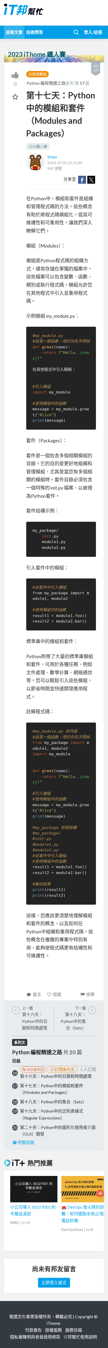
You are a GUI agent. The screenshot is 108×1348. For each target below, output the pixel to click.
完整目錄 (26, 1142)
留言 (37, 994)
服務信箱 (73, 1329)
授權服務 (53, 1329)
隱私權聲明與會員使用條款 (35, 1336)
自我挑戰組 (37, 74)
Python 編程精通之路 (46, 83)
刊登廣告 (33, 1329)
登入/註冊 (93, 32)
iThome (53, 1323)
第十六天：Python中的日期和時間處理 (55, 1076)
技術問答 (34, 32)
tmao (52, 156)
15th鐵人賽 (37, 146)
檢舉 (90, 994)
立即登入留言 (54, 1282)
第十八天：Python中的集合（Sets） (53, 1101)
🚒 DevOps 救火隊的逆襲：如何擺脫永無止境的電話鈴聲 (84, 1213)
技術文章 (14, 32)
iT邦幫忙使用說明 (80, 1336)
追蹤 (57, 994)
